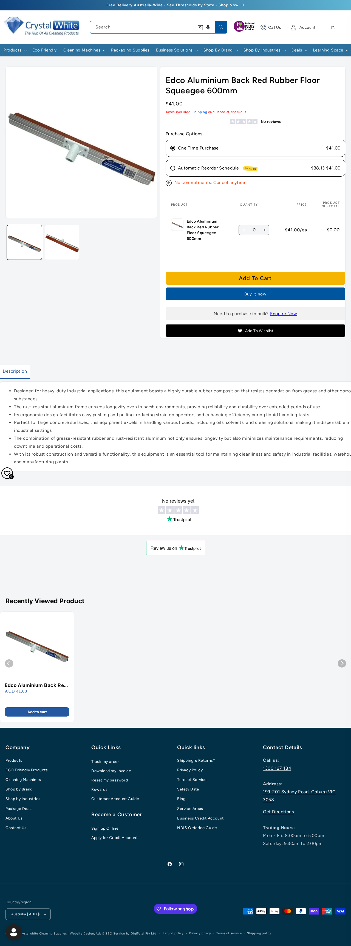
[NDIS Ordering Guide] (245, 27)
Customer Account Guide (115, 799)
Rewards (99, 789)
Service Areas (190, 808)
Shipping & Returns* (196, 760)
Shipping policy (259, 933)
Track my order (105, 761)
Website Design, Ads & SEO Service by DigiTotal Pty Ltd (113, 933)
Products (13, 760)
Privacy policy (200, 933)
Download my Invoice (111, 771)
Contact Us (16, 828)
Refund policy (173, 933)
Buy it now (255, 294)
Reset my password (109, 780)
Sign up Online (104, 828)
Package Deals (19, 808)
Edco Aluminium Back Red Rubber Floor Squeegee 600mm (36, 685)
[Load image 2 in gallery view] (62, 242)
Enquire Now (283, 313)
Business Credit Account (200, 818)
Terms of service (229, 933)
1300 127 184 (277, 768)
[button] (208, 27)
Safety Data (188, 789)
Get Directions (278, 811)
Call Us (274, 27)
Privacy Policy (190, 770)
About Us (14, 818)
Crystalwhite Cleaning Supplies (43, 933)
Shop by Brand (19, 789)
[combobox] (158, 27)
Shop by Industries (23, 799)
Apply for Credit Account (114, 837)
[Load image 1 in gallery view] (24, 242)
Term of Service (192, 779)
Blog (181, 799)
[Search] (221, 27)
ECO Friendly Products (26, 770)
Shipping (200, 112)
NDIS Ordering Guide (197, 828)
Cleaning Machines (23, 779)
